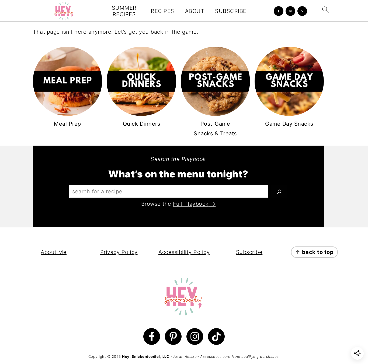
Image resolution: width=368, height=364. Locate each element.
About (194, 11)
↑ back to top (314, 252)
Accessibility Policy (184, 252)
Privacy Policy (119, 252)
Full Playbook (191, 204)
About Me (54, 252)
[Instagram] (290, 11)
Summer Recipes (124, 11)
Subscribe (231, 11)
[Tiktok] (216, 336)
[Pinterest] (302, 11)
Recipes (162, 11)
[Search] (279, 191)
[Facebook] (278, 11)
